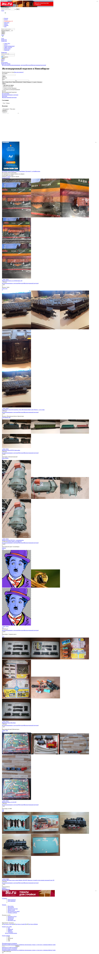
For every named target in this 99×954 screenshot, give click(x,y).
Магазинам (10, 919)
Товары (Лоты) (8, 82)
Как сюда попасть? (19, 72)
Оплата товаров (6, 935)
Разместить (4, 39)
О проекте (4, 898)
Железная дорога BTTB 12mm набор (11, 450)
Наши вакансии (12, 899)
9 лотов (9, 176)
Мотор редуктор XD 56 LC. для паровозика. (13, 540)
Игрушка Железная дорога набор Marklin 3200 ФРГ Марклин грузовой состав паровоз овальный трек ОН (28, 880)
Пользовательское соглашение (9, 943)
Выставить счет (12, 920)
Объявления (11, 917)
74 (2, 459)
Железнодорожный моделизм (38, 65)
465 (3, 811)
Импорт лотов (11, 910)
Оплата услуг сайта (7, 926)
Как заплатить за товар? (14, 911)
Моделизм (28, 65)
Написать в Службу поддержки (10, 947)
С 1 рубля (34, 82)
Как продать (11, 907)
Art (3, 627)
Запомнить (5, 57)
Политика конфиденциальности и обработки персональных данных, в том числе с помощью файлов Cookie (29, 944)
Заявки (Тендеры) (27, 82)
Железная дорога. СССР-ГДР (9, 802)
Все (3, 82)
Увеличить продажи (13, 908)
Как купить (10, 906)
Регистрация (4, 62)
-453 (3, 636)
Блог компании (11, 901)
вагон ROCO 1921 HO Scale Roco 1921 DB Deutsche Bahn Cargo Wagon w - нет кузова (23, 409)
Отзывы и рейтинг (12, 912)
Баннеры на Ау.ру (12, 916)
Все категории (5, 65)
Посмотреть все (6, 177)
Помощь (4, 904)
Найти (3, 32)
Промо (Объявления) (17, 82)
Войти (2, 59)
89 (2, 732)
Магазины (39, 82)
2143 (9, 889)
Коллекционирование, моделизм (17, 65)
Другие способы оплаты (11, 933)
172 (3, 549)
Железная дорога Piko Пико (9, 722)
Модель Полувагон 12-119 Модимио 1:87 (12, 280)
